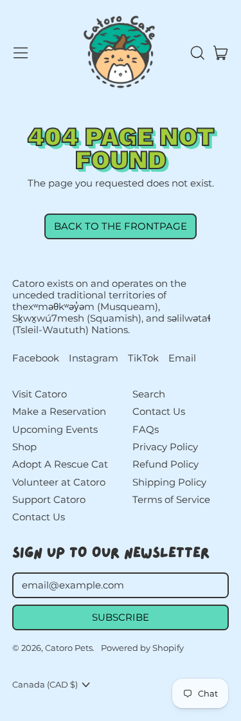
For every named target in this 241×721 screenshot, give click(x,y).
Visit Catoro (39, 394)
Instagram (93, 358)
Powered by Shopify (142, 648)
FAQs (145, 429)
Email (182, 358)
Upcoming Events (55, 429)
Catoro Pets (69, 648)
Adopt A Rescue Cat (60, 464)
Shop (24, 447)
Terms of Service (171, 499)
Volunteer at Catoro (58, 482)
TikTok (143, 358)
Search (148, 394)
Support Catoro (48, 499)
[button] (196, 52)
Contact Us (38, 517)
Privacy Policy (165, 447)
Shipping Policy (169, 482)
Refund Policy (165, 464)
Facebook (35, 358)
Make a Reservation (59, 411)
